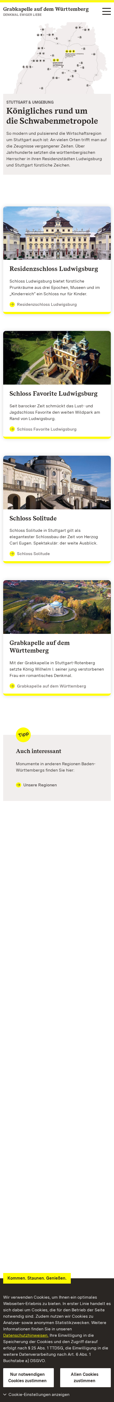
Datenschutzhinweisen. (26, 1335)
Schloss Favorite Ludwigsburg (47, 429)
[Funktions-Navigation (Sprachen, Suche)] (106, 11)
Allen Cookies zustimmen (84, 1377)
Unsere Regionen (40, 784)
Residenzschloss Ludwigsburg (47, 304)
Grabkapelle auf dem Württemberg (51, 686)
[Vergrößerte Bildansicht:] (57, 58)
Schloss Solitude (33, 553)
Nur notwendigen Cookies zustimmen (27, 1377)
